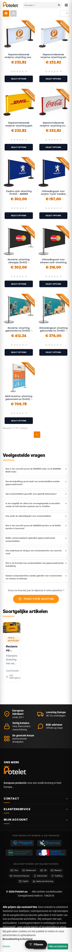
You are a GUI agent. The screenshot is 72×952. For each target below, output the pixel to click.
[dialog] (36, 940)
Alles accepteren (57, 946)
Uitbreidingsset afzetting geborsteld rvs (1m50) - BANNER (53, 330)
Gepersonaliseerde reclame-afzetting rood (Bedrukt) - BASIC (53, 125)
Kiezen (6, 946)
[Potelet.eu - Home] (16, 771)
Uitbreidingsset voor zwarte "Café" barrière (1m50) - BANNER (53, 194)
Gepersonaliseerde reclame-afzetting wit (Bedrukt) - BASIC (53, 57)
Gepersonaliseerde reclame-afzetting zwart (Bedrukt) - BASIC (19, 57)
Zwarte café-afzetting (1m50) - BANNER (19, 193)
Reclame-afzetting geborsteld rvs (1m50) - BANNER (18, 330)
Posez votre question (36, 599)
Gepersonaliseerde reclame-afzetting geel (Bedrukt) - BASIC (18, 125)
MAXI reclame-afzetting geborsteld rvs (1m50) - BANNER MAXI (18, 399)
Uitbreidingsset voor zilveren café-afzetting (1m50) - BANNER (53, 262)
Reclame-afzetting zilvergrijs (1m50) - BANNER (19, 262)
